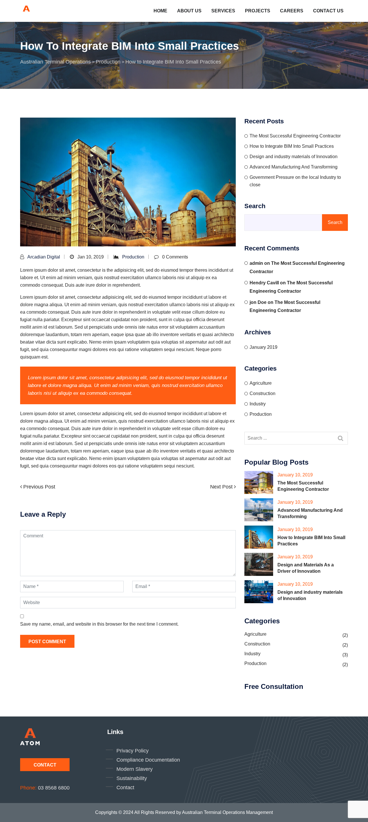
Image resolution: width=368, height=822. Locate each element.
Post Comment (47, 641)
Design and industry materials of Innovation (294, 156)
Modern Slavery (134, 769)
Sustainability (131, 778)
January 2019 (263, 347)
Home (160, 10)
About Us (189, 10)
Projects (257, 10)
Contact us (328, 10)
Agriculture (261, 383)
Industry (258, 403)
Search (254, 206)
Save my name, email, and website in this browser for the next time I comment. (99, 624)
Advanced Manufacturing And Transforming (294, 166)
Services (223, 10)
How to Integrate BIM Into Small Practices (292, 146)
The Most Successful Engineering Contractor (295, 135)
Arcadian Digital (43, 256)
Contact (45, 764)
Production (133, 256)
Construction (262, 393)
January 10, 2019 (295, 474)
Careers (291, 10)
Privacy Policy (132, 751)
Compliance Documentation (148, 760)
